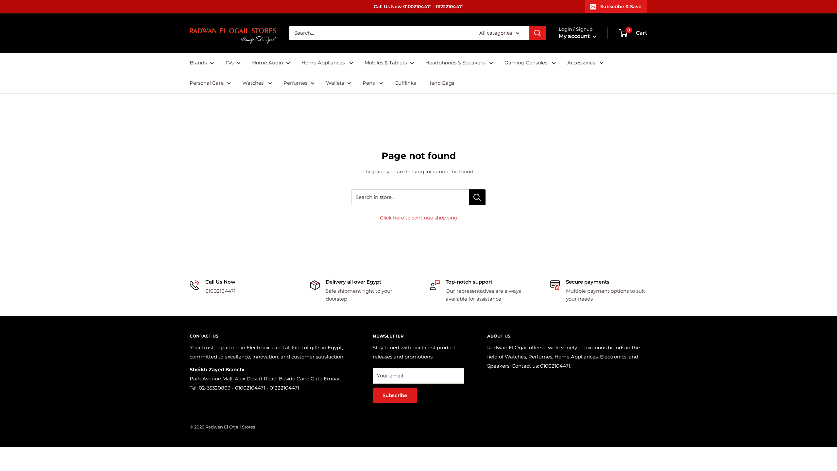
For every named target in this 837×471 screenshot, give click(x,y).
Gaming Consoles (526, 63)
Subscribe (395, 395)
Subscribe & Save (620, 6)
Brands (198, 63)
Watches (253, 83)
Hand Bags (440, 83)
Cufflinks (405, 83)
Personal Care (207, 83)
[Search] (537, 33)
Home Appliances (323, 63)
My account (575, 36)
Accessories (581, 63)
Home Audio (267, 63)
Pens (369, 83)
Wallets (335, 83)
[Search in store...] (477, 197)
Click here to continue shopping (418, 218)
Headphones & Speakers (455, 63)
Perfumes (295, 83)
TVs (229, 63)
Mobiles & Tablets (386, 63)
